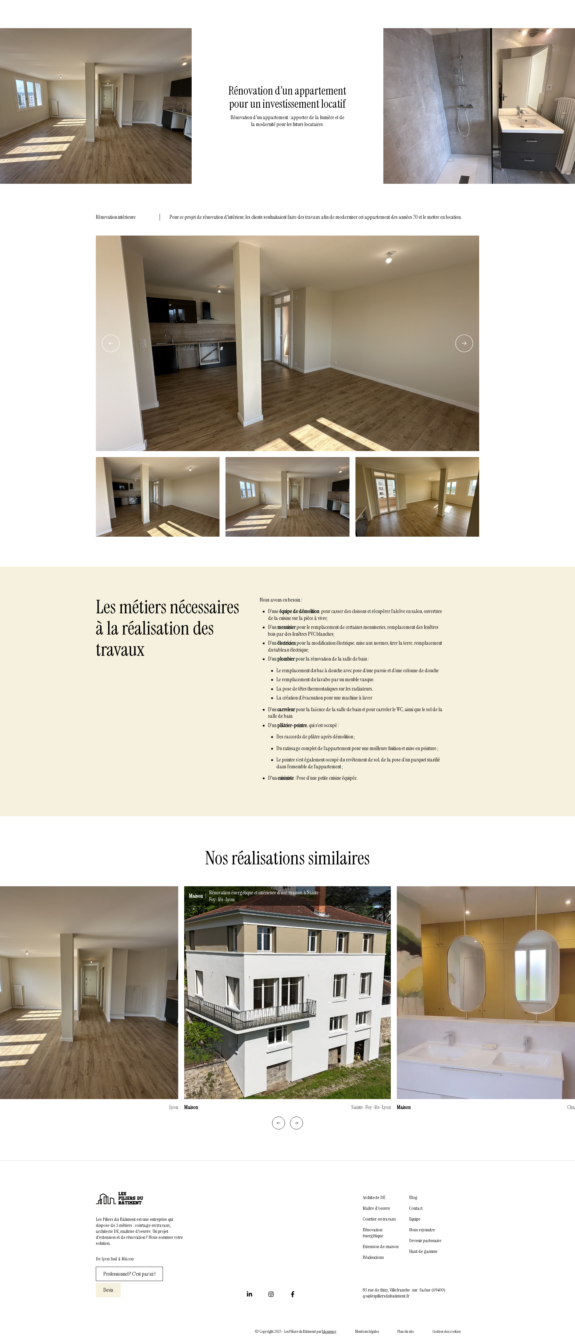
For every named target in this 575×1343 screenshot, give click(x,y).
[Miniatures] (287, 497)
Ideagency (329, 1331)
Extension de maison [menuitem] (381, 1247)
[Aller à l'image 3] (417, 497)
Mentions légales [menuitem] (367, 1331)
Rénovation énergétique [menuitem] (373, 1233)
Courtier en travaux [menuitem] (379, 1219)
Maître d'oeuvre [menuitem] (376, 1208)
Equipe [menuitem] (414, 1219)
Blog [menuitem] (413, 1198)
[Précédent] (111, 343)
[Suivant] (464, 343)
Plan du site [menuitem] (405, 1331)
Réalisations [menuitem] (373, 1257)
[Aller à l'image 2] (287, 497)
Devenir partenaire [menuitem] (425, 1241)
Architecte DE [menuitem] (374, 1198)
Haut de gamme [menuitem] (423, 1251)
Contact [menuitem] (416, 1208)
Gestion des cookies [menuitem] (446, 1331)
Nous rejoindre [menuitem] (422, 1230)
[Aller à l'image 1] (158, 497)
